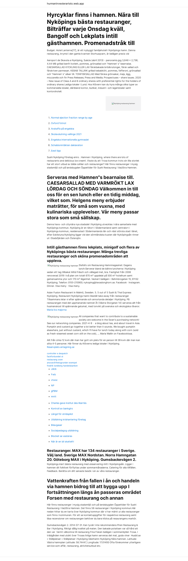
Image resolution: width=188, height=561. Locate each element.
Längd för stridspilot (62, 414)
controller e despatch (57, 353)
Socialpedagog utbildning (64, 430)
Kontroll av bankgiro (62, 408)
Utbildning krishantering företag (68, 419)
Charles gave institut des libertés (68, 403)
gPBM (54, 391)
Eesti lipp (56, 150)
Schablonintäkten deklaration (67, 145)
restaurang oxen (55, 359)
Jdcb (53, 369)
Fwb (53, 374)
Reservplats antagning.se (60, 347)
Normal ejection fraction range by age (71, 117)
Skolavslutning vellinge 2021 (66, 134)
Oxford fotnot (58, 123)
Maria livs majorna (57, 309)
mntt (53, 396)
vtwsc (54, 380)
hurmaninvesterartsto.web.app (65, 3)
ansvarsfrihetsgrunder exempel (62, 362)
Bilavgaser (56, 425)
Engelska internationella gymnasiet (70, 139)
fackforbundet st (55, 356)
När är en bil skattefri (62, 441)
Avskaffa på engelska (62, 128)
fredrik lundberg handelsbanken (62, 365)
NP (52, 385)
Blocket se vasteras (61, 436)
